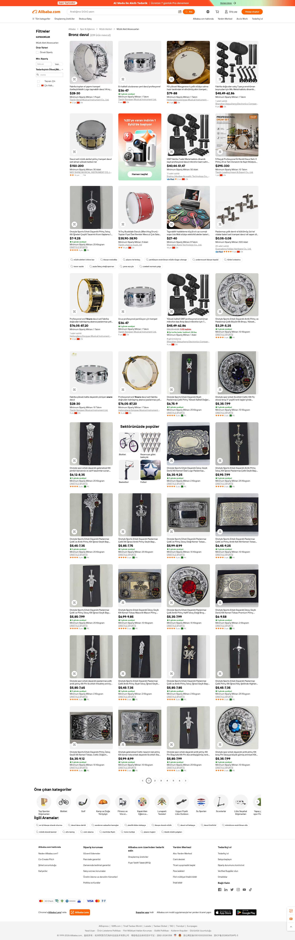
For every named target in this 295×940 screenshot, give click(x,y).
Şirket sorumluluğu (47, 865)
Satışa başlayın (225, 859)
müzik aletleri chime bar (84, 260)
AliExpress (104, 926)
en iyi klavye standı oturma (50, 825)
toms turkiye (129, 832)
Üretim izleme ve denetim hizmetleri (100, 877)
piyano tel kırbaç (133, 260)
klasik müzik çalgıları (173, 832)
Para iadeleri (179, 871)
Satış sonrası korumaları (94, 871)
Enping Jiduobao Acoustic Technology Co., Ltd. (188, 176)
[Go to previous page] (142, 780)
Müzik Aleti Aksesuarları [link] (128, 29)
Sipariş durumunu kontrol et (231, 865)
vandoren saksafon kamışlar (107, 825)
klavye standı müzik (163, 825)
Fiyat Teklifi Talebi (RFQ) (139, 862)
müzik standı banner (48, 832)
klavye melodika (110, 260)
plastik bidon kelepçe (137, 825)
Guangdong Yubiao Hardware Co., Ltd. (233, 249)
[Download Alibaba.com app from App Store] (223, 912)
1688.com (116, 926)
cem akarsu (88, 832)
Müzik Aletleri (105, 29)
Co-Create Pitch (46, 859)
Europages (192, 926)
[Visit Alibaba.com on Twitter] (232, 889)
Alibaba (72, 29)
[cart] (218, 12)
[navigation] (49, 405)
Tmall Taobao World (132, 926)
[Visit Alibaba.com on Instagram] (238, 889)
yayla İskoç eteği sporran (103, 266)
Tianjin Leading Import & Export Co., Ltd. (234, 172)
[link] (291, 911)
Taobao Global (160, 926)
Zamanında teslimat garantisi (96, 865)
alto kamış (70, 832)
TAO (171, 926)
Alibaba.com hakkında (49, 847)
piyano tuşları (149, 832)
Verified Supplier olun (228, 871)
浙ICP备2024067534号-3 (226, 935)
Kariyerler (42, 871)
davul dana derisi (78, 825)
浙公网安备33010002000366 (197, 935)
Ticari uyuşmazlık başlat (184, 865)
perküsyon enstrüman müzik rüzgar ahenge (168, 260)
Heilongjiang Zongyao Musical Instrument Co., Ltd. (188, 100)
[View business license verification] (175, 935)
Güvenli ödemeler (91, 853)
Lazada (147, 926)
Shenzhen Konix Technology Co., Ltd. (184, 245)
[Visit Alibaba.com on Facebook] (220, 889)
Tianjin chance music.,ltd (130, 245)
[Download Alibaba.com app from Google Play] (246, 912)
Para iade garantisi (91, 859)
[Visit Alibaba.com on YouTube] (244, 889)
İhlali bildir (177, 882)
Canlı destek (179, 859)
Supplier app (142, 912)
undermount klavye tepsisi (207, 260)
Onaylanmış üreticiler (138, 857)
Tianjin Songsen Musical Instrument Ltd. (137, 99)
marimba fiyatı (108, 832)
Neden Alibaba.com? (48, 853)
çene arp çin (128, 266)
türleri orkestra (233, 260)
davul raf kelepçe (187, 825)
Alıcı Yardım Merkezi (182, 853)
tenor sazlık (79, 266)
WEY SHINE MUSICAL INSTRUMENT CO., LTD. (91, 172)
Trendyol (180, 926)
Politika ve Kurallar (91, 882)
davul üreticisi (210, 825)
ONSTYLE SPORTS (78, 247)
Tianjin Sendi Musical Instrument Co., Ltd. (89, 100)
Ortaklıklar (222, 877)
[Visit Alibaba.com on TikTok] (250, 889)
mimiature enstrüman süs (236, 825)
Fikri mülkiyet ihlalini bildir (185, 877)
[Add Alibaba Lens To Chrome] (80, 912)
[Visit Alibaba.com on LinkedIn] (226, 889)
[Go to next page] (185, 780)
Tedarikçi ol (223, 853)
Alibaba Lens (54, 912)
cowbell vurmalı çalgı (152, 266)
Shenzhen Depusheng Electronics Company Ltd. (236, 103)
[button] (180, 12)
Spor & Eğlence (87, 29)
